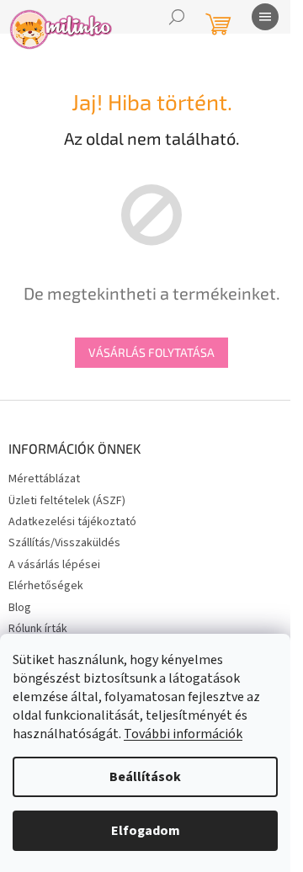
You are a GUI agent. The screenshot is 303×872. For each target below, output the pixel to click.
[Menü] (265, 17)
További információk (183, 734)
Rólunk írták (37, 628)
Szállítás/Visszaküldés (64, 542)
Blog (19, 607)
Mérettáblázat (44, 479)
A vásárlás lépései (54, 564)
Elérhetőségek (45, 585)
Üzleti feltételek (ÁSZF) (66, 500)
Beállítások (145, 777)
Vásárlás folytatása (151, 352)
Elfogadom (145, 830)
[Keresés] (177, 17)
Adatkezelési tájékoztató (72, 521)
